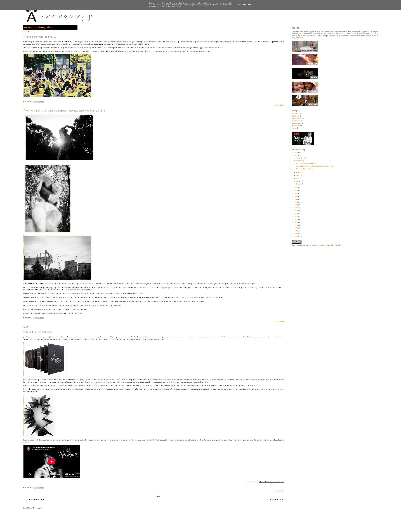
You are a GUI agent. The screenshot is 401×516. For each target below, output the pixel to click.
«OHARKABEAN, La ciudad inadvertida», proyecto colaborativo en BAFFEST (65, 110)
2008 (296, 234)
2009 (296, 231)
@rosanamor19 (157, 287)
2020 (296, 199)
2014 (296, 216)
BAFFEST (115, 44)
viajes (294, 128)
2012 (296, 222)
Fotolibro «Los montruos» (40, 331)
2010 (296, 228)
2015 (296, 213)
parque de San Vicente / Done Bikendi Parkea (60, 309)
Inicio (158, 496)
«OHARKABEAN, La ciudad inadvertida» (37, 284)
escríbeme (267, 440)
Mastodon (337, 245)
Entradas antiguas (276, 499)
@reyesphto (74, 287)
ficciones (295, 113)
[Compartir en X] (38, 102)
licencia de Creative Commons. (319, 245)
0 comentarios (28, 101)
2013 (296, 219)
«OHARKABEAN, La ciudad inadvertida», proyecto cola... (315, 166)
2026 (296, 152)
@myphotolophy (46, 287)
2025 (296, 155)
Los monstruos (66, 42)
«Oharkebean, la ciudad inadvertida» (113, 51)
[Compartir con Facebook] (40, 102)
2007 (296, 237)
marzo (298, 181)
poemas (295, 126)
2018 (296, 205)
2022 (296, 193)
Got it (250, 5)
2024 (296, 187)
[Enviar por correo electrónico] (35, 102)
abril (297, 178)
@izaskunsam (127, 287)
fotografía (295, 116)
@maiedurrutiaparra (31, 289)
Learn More (241, 5)
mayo (298, 175)
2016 (296, 211)
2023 (296, 190)
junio (298, 172)
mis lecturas (296, 123)
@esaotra (101, 287)
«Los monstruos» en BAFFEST (41, 36)
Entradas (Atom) (38, 508)
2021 (296, 196)
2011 (296, 225)
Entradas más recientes (37, 499)
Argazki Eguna (98, 44)
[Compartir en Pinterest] (42, 102)
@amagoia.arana (189, 287)
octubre (299, 161)
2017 (296, 208)
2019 (296, 202)
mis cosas (295, 121)
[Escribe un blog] (37, 102)
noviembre (300, 158)
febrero (299, 184)
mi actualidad (296, 118)
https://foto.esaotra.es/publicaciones (271, 482)
